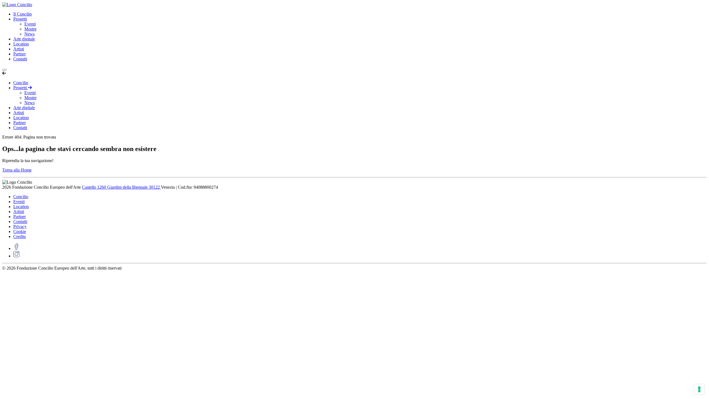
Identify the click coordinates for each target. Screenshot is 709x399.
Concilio (20, 82)
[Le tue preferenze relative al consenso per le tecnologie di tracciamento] (699, 389)
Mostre (30, 29)
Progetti (20, 19)
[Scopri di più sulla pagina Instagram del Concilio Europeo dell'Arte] (16, 256)
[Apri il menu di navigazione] (4, 70)
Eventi (30, 24)
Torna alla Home (17, 170)
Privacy (20, 226)
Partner (19, 54)
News (29, 34)
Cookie (19, 231)
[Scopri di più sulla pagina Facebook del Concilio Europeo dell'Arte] (16, 248)
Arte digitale (24, 39)
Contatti (20, 59)
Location (21, 44)
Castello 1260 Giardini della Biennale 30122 (121, 187)
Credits (19, 236)
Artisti (18, 49)
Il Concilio (22, 14)
